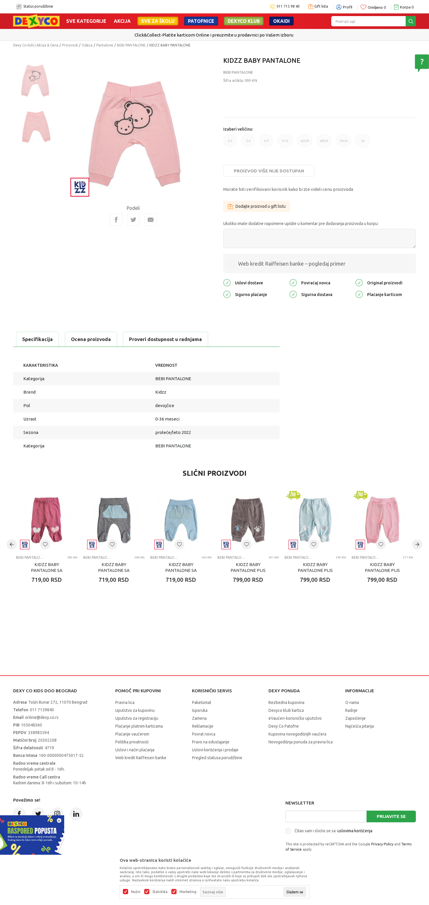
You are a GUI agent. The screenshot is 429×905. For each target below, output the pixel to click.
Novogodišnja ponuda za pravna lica (300, 742)
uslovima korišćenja (354, 830)
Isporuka (199, 710)
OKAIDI (281, 21)
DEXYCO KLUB (244, 21)
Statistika (160, 892)
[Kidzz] (80, 186)
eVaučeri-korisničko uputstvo (295, 718)
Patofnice (201, 21)
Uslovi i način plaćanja (134, 749)
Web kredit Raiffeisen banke (140, 757)
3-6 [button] (248, 143)
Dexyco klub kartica (286, 710)
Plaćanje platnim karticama (139, 726)
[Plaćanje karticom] (359, 293)
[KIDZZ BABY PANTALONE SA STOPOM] (47, 520)
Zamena (199, 718)
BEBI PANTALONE (131, 45)
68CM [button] (324, 143)
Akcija (122, 21)
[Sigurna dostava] (293, 293)
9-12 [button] (285, 143)
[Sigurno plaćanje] (227, 293)
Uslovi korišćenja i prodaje (215, 749)
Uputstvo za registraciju (136, 718)
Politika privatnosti (132, 742)
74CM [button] (343, 143)
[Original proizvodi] (359, 282)
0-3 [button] (230, 143)
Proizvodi (70, 45)
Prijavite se (391, 816)
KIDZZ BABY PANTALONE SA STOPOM (46, 570)
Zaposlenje (355, 718)
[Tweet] (133, 220)
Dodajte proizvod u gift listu (261, 206)
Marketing (187, 892)
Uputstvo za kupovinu (135, 710)
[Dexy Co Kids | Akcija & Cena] (36, 20)
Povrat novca (203, 734)
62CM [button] (305, 143)
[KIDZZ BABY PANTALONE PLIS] (248, 520)
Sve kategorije (86, 21)
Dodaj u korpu (50, 614)
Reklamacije (202, 726)
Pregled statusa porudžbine (217, 757)
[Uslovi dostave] (227, 282)
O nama (352, 702)
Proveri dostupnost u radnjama (165, 339)
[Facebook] (116, 220)
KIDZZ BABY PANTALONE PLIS (248, 567)
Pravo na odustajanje (210, 742)
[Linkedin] (76, 814)
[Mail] (150, 220)
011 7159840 (42, 709)
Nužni (135, 892)
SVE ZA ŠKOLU (158, 21)
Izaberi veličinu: (238, 129)
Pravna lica (125, 702)
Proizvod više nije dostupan (269, 170)
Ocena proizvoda (91, 339)
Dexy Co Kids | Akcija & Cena (35, 45)
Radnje (351, 710)
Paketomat (201, 702)
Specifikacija (37, 339)
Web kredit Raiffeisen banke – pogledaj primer (292, 264)
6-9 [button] (266, 143)
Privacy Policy (382, 844)
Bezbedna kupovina (286, 702)
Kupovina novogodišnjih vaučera (297, 734)
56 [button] (362, 143)
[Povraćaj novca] (293, 282)
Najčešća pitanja (359, 726)
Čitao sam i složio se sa (333, 831)
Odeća (87, 45)
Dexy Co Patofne (283, 726)
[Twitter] (38, 814)
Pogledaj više (237, 35)
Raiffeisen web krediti (202, 34)
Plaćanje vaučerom (132, 734)
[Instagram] (57, 814)
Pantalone (104, 45)
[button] (45, 544)
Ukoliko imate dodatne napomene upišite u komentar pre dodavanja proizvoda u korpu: (301, 223)
